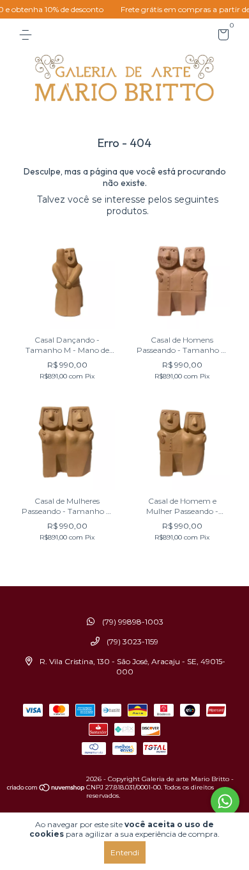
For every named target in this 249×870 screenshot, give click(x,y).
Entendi (124, 852)
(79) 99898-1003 (131, 621)
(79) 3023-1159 (131, 641)
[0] (221, 37)
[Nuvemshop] (46, 789)
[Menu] (27, 35)
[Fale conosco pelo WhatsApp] (225, 801)
